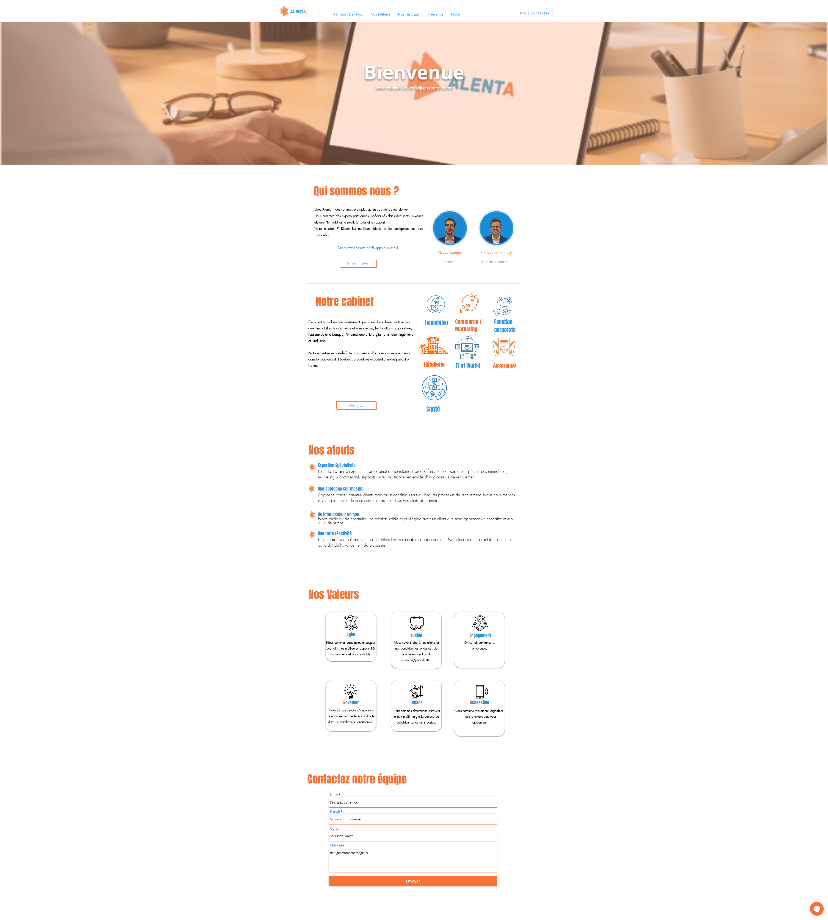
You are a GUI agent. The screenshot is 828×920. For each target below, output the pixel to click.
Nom (334, 794)
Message (337, 845)
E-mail (335, 811)
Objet (334, 828)
